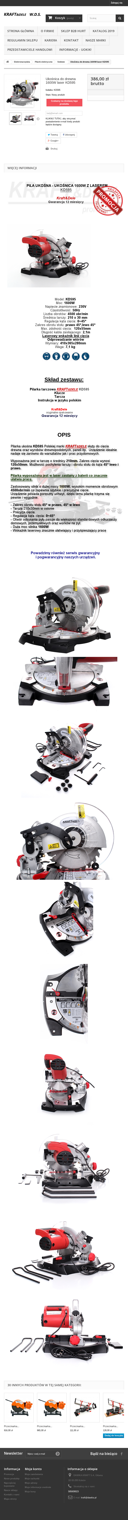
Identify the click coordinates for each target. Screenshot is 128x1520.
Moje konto (33, 1469)
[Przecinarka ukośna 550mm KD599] (85, 1407)
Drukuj (54, 148)
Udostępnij (69, 134)
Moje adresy (31, 1483)
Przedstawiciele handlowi (29, 50)
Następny (38, 118)
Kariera (50, 40)
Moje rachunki (32, 1478)
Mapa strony (10, 1499)
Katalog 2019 (103, 31)
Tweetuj (54, 134)
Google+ (54, 140)
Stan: (48, 95)
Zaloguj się (116, 2)
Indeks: (49, 90)
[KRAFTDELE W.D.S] (22, 14)
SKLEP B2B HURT (73, 31)
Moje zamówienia (34, 1474)
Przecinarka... (11, 1426)
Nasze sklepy (11, 1490)
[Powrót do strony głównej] (7, 62)
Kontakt (71, 40)
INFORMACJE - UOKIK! (75, 50)
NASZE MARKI (96, 40)
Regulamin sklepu (22, 40)
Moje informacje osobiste (38, 1487)
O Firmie (47, 31)
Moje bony (30, 1491)
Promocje (9, 1474)
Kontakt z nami (12, 1494)
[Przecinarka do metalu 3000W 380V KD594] (19, 1407)
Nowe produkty (12, 1478)
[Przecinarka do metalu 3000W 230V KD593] (52, 1407)
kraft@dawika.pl (88, 1497)
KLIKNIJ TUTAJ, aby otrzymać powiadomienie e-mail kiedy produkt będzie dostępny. (63, 121)
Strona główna (20, 31)
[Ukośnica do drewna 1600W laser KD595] (15, 119)
